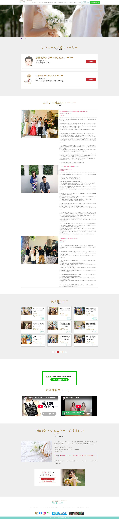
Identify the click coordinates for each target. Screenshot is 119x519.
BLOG (73, 507)
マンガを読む (91, 61)
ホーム (21, 38)
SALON (77, 507)
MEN (56, 507)
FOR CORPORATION (63, 507)
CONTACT (87, 507)
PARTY (52, 507)
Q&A (70, 507)
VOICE (40, 507)
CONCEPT (35, 507)
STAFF (82, 507)
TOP (31, 507)
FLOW (44, 507)
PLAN (48, 507)
